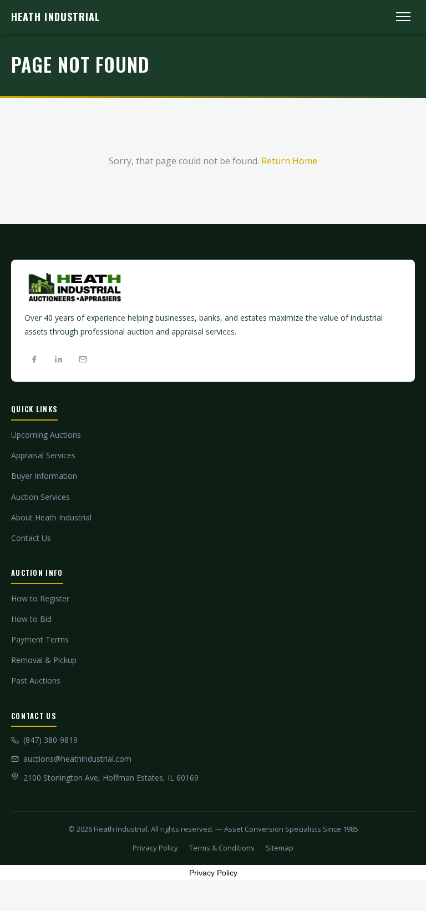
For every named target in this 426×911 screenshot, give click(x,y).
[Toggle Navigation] (403, 17)
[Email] (82, 359)
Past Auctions (35, 680)
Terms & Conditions (222, 848)
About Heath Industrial (51, 517)
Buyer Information (44, 475)
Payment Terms (40, 639)
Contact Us (31, 538)
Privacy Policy (155, 848)
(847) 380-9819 (50, 740)
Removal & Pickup (44, 660)
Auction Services (40, 497)
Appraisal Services (43, 455)
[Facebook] (33, 359)
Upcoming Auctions (46, 434)
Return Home (289, 161)
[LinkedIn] (58, 359)
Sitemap (279, 848)
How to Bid (31, 619)
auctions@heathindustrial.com (77, 758)
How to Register (40, 598)
